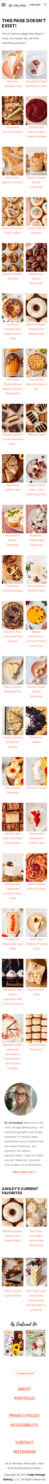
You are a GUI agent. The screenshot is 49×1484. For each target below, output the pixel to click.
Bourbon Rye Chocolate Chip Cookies (13, 636)
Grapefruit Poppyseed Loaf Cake (12, 944)
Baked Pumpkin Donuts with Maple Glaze (36, 329)
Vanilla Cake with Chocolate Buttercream (12, 838)
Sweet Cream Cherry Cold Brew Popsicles (36, 489)
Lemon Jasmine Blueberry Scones (13, 742)
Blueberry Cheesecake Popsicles (36, 540)
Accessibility (25, 1425)
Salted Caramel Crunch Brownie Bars (12, 439)
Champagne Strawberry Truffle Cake (36, 838)
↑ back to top (24, 1373)
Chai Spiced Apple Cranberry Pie (36, 384)
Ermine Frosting (36, 787)
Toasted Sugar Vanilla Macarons (36, 691)
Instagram (24, 1451)
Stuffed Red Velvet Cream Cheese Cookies (36, 132)
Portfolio (24, 1398)
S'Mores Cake (36, 434)
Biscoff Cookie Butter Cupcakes (36, 182)
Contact (24, 1442)
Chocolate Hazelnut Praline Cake (36, 944)
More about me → (24, 1171)
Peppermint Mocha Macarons (36, 278)
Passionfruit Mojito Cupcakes (12, 540)
